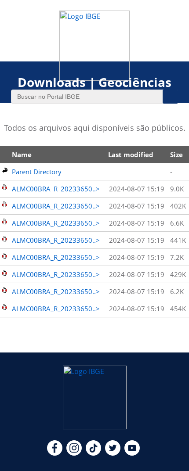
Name (22, 154)
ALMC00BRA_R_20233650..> (56, 188)
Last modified (130, 154)
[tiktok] (93, 453)
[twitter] (112, 453)
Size (176, 154)
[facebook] (54, 453)
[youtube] (132, 453)
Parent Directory (37, 171)
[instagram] (74, 453)
